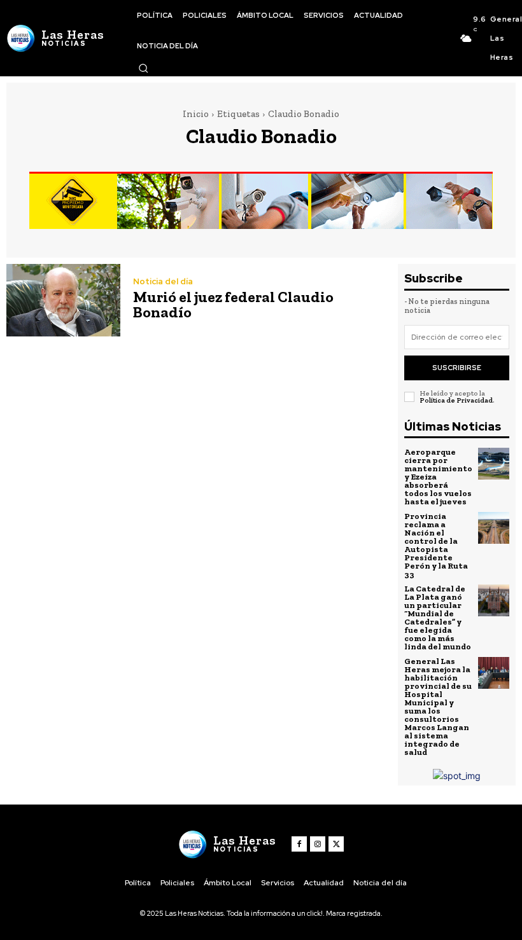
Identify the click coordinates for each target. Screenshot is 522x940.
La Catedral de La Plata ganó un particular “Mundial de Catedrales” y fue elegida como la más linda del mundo (437, 617)
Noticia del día (163, 281)
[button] (143, 68)
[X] (336, 844)
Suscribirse (456, 367)
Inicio (196, 114)
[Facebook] (299, 844)
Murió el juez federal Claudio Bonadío (233, 304)
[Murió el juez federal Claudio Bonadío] (63, 300)
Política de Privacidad (456, 400)
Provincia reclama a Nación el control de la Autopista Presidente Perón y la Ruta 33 (436, 545)
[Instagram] (317, 844)
